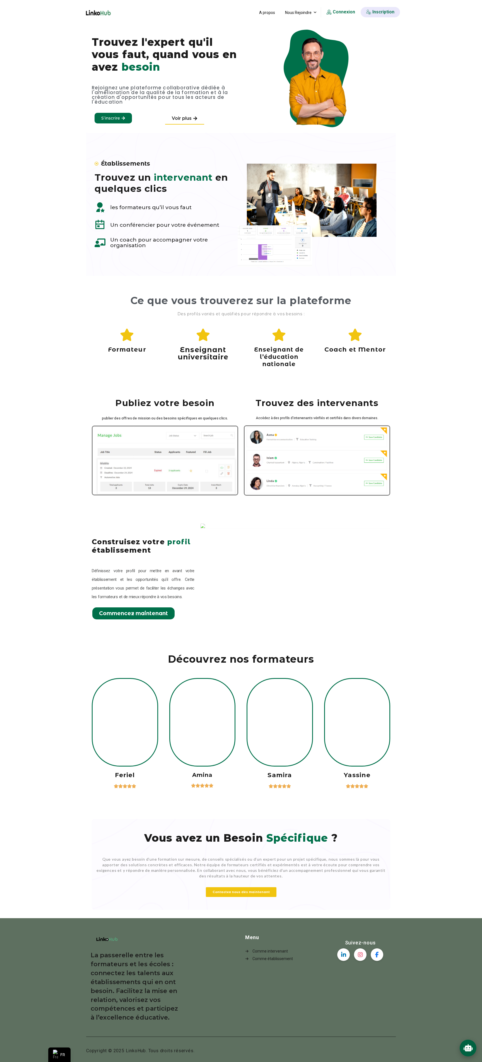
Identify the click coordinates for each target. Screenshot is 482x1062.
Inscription (383, 12)
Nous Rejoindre (298, 12)
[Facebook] (377, 954)
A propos (267, 12)
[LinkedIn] (343, 954)
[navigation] (59, 1054)
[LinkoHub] (98, 12)
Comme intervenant (270, 951)
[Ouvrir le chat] (468, 1048)
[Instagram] (360, 954)
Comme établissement (272, 958)
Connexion (344, 12)
